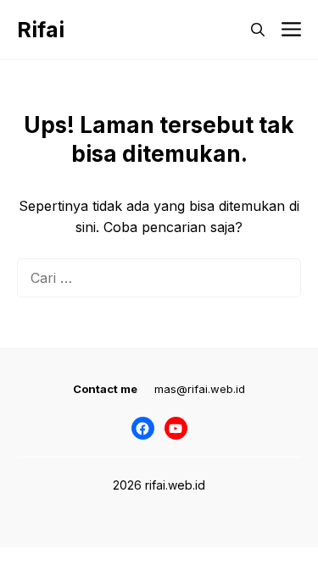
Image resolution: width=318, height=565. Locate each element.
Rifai (40, 29)
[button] (258, 29)
